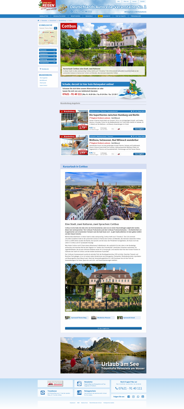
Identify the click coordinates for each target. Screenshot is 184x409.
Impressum (72, 402)
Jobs (118, 1)
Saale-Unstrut (43, 85)
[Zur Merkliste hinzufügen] (132, 111)
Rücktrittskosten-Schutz (96, 402)
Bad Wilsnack (43, 80)
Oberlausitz (43, 83)
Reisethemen (75, 16)
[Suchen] (55, 28)
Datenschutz (84, 402)
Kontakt (142, 1)
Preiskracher (136, 16)
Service (134, 1)
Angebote (104, 16)
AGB (78, 402)
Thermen (103, 111)
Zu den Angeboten (103, 328)
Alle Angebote (43, 78)
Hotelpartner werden (109, 402)
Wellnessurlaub (95, 111)
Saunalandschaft (112, 111)
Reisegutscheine (59, 16)
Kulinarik (93, 136)
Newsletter (44, 16)
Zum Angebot (139, 129)
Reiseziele (89, 16)
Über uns (126, 1)
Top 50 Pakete (121, 16)
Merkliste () (45, 69)
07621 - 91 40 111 (130, 388)
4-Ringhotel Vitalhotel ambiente (99, 118)
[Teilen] (136, 111)
